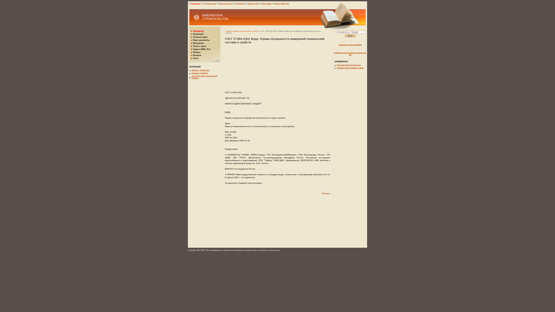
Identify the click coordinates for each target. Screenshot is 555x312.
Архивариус (196, 3)
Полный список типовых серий (350, 68)
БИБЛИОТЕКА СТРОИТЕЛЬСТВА (215, 17)
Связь (196, 58)
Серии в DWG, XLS (281, 3)
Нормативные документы (243, 31)
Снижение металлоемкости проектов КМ (350, 54)
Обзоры (196, 52)
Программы (266, 3)
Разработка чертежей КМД (350, 45)
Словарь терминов (200, 73)
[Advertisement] (277, 69)
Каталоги (197, 55)
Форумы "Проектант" (201, 70)
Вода (256, 31)
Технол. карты (253, 3)
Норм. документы (226, 3)
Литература (240, 3)
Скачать (326, 193)
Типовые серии (210, 3)
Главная (228, 31)
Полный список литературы (349, 65)
